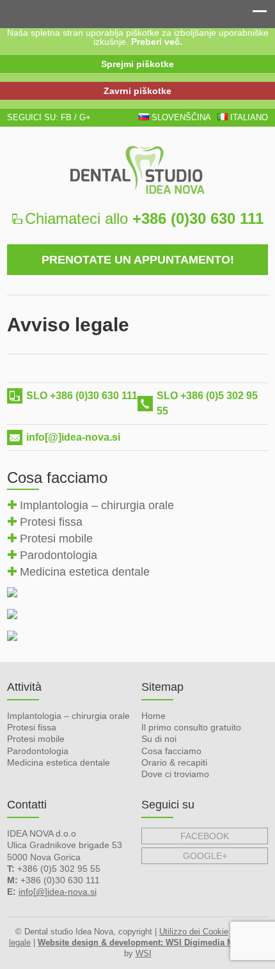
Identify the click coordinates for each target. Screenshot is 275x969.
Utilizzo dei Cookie (193, 931)
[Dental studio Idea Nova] (138, 170)
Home (153, 716)
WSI (144, 953)
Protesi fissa (51, 522)
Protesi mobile (56, 538)
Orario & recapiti (174, 762)
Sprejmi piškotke (137, 64)
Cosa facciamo (171, 751)
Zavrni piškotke (137, 91)
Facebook (204, 836)
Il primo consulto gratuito (191, 727)
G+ (85, 117)
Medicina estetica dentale (85, 571)
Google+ (205, 856)
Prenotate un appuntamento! (138, 259)
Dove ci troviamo (175, 774)
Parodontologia (58, 555)
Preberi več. (156, 41)
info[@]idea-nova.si (73, 437)
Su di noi (159, 739)
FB (66, 117)
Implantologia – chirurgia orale (97, 505)
